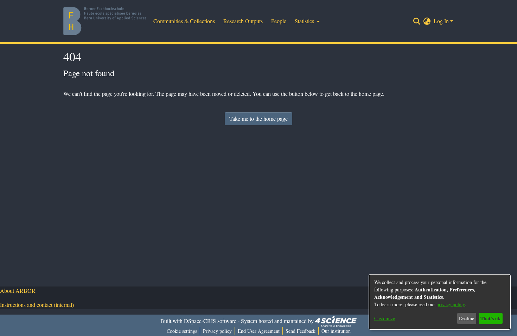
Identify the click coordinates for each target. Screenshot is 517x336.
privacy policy (450, 304)
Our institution (336, 331)
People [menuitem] (278, 21)
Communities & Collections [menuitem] (184, 21)
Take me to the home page (258, 118)
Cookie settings (182, 331)
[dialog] (439, 302)
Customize (384, 318)
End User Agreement (259, 331)
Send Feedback (300, 331)
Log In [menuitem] (441, 21)
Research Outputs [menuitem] (243, 21)
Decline (466, 318)
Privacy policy (217, 331)
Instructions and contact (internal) (37, 304)
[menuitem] (306, 21)
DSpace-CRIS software (210, 320)
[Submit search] (417, 21)
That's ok (490, 318)
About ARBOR (18, 290)
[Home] (104, 21)
